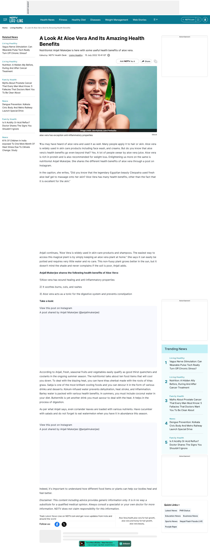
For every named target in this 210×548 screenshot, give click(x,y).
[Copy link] (155, 61)
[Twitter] (64, 524)
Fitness (63, 19)
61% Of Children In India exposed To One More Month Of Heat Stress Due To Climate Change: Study (18, 145)
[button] (205, 19)
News (5, 101)
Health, (131, 518)
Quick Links (171, 504)
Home (5, 28)
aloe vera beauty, (137, 523)
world (53, 519)
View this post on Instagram (56, 308)
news (86, 516)
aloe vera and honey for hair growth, (137, 521)
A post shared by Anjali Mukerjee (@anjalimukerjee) (69, 312)
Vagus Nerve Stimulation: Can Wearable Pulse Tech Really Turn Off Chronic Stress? (17, 49)
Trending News (176, 349)
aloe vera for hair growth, (144, 518)
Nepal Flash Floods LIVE (191, 521)
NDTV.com (189, 19)
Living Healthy (16, 28)
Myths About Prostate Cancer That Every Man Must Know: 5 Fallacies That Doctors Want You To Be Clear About (18, 88)
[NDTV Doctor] (16, 18)
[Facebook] (57, 524)
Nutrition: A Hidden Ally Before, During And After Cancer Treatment (17, 68)
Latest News (51, 516)
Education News (173, 516)
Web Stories (139, 19)
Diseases (95, 19)
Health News (47, 19)
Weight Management (116, 19)
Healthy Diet (79, 19)
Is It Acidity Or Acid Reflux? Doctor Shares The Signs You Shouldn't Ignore (17, 125)
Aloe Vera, (123, 518)
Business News (190, 516)
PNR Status (185, 510)
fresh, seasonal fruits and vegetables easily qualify (92, 371)
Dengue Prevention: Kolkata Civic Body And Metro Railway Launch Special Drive (17, 107)
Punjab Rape (171, 526)
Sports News (171, 521)
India (105, 516)
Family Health (9, 80)
